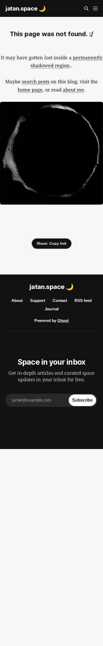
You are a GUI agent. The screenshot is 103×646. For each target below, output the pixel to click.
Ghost (63, 320)
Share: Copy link (52, 243)
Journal (52, 309)
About (17, 300)
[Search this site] (86, 8)
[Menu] (95, 8)
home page (30, 89)
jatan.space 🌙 (25, 8)
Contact (60, 300)
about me (73, 89)
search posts (35, 81)
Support (37, 300)
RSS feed (83, 300)
